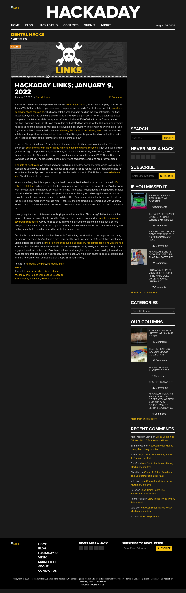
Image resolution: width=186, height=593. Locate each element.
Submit (89, 25)
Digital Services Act (150, 579)
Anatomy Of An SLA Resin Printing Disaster (161, 198)
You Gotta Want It (161, 382)
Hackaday (93, 12)
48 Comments (160, 341)
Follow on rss (148, 157)
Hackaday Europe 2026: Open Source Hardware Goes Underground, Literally (161, 276)
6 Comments (159, 413)
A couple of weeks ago (27, 165)
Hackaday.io (48, 25)
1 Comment (158, 376)
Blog (29, 25)
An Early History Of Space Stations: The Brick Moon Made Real (162, 236)
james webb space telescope (48, 274)
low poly (24, 278)
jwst (17, 278)
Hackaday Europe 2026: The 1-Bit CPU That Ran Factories (161, 254)
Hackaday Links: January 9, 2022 (64, 88)
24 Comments (160, 263)
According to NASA (76, 104)
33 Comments (159, 360)
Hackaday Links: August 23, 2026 (159, 369)
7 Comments (159, 287)
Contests (70, 25)
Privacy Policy (118, 579)
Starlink (56, 278)
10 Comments (116, 97)
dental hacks (30, 271)
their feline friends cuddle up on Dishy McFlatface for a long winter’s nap (84, 242)
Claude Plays (149, 516)
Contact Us (47, 571)
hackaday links (23, 274)
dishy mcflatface (52, 271)
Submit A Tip (47, 562)
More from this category (144, 292)
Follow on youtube (143, 157)
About (106, 25)
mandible (35, 278)
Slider (18, 267)
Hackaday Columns (35, 263)
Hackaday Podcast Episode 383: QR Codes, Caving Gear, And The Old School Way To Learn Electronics (161, 400)
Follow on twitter (138, 157)
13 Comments (159, 207)
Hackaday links (55, 263)
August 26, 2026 (165, 25)
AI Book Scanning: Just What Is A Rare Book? (161, 333)
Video (42, 557)
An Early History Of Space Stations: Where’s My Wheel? (162, 217)
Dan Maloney (43, 97)
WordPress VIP (98, 585)
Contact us (153, 157)
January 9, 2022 (23, 97)
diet (40, 271)
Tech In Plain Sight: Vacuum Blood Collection (161, 351)
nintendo (46, 278)
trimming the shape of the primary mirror (81, 130)
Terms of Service (133, 579)
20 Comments (160, 245)
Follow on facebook (133, 157)
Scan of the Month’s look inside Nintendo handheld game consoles (62, 147)
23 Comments (160, 225)
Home (15, 25)
